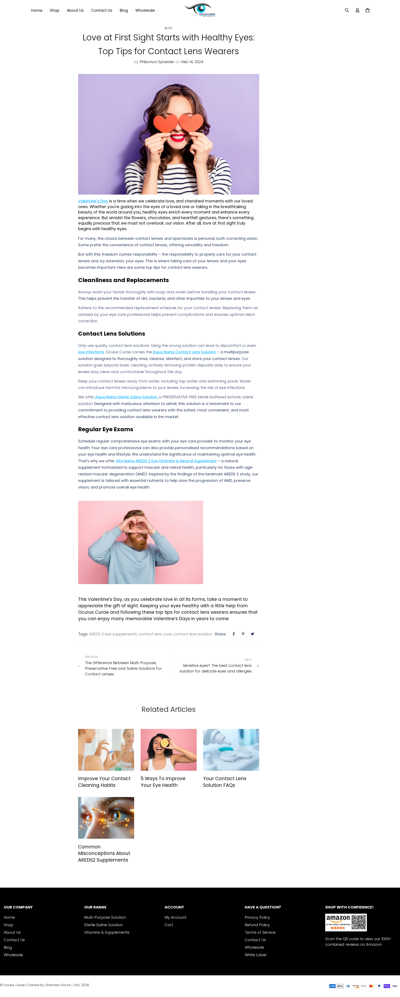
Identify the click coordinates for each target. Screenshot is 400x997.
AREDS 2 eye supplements (113, 634)
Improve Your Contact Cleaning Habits (104, 781)
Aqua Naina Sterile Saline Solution (125, 397)
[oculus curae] (200, 10)
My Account (175, 917)
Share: (220, 634)
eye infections (91, 352)
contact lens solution (192, 634)
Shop (54, 10)
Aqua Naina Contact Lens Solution (184, 352)
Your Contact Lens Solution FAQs (224, 781)
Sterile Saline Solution (103, 924)
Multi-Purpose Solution (105, 917)
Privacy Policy (257, 917)
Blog (124, 10)
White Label (255, 954)
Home (36, 10)
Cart (169, 924)
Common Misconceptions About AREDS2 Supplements (104, 853)
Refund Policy (257, 924)
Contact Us (101, 10)
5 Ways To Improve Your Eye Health (163, 781)
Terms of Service (260, 932)
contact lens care (155, 634)
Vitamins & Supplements (106, 932)
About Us (75, 10)
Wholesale (145, 10)
